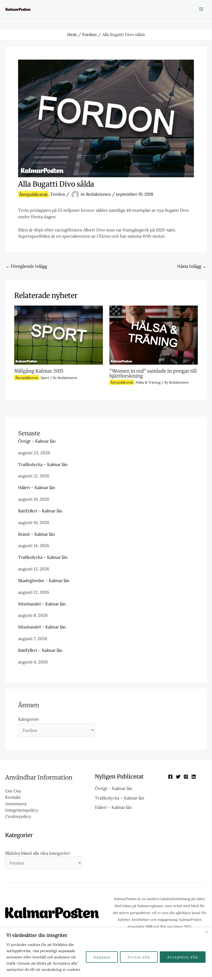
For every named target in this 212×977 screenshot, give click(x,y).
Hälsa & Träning (148, 382)
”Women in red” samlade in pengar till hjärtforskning (153, 373)
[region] (106, 952)
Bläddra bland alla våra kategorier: (38, 853)
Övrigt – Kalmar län (37, 441)
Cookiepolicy (18, 816)
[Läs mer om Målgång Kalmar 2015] (58, 334)
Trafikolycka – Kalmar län (42, 464)
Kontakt (13, 797)
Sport (45, 378)
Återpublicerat (33, 194)
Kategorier (28, 719)
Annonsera (15, 803)
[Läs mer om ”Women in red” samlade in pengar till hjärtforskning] (153, 334)
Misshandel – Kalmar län (42, 603)
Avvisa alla (138, 957)
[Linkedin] (193, 776)
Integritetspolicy (21, 810)
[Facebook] (170, 776)
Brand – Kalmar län (36, 534)
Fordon (58, 194)
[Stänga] (206, 932)
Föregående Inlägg (26, 266)
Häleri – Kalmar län (36, 487)
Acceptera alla (182, 957)
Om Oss (13, 791)
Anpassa (101, 957)
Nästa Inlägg (191, 266)
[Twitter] (178, 776)
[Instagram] (186, 776)
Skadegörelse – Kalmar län (43, 580)
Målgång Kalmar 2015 (39, 371)
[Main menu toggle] (201, 9)
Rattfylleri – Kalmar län (40, 510)
